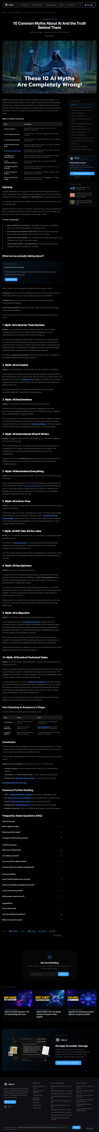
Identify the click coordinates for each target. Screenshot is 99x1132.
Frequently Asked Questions (38, 1091)
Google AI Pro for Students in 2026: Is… (85, 1087)
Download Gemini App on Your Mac (61, 1093)
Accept (76, 1127)
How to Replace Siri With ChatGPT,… (83, 1105)
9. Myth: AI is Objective (78, 135)
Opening (73, 104)
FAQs (61, 5)
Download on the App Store (69, 1063)
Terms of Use (37, 1105)
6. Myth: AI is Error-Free (78, 126)
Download (90, 5)
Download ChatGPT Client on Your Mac (61, 1087)
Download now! (11, 279)
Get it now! (11, 1102)
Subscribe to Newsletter (37, 1098)
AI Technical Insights (14, 12)
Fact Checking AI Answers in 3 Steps (82, 141)
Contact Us (36, 1102)
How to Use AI (49, 36)
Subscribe (63, 974)
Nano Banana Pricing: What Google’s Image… (84, 1100)
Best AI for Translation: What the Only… (85, 1091)
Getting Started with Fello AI (39, 1087)
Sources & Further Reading (79, 146)
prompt (48, 177)
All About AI (24, 5)
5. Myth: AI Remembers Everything (81, 123)
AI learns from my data (13, 151)
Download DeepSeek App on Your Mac (61, 1097)
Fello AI (11, 5)
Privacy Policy (37, 1108)
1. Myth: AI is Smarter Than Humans (81, 110)
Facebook (14, 931)
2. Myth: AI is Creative (77, 113)
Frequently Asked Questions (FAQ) (81, 149)
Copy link (58, 935)
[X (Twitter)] (9, 1106)
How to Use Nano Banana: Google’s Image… (84, 1109)
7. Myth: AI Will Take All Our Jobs (80, 129)
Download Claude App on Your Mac (61, 1091)
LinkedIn (32, 931)
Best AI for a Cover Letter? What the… (84, 1096)
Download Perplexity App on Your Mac (61, 1101)
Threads (43, 931)
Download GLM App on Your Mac (61, 1112)
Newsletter (70, 5)
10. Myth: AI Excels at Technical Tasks (82, 138)
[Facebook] (5, 1106)
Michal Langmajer (37, 32)
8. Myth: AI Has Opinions (78, 132)
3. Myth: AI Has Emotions (78, 116)
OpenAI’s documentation (32, 486)
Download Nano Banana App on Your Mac (60, 1118)
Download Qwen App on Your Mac (61, 1115)
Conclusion (74, 144)
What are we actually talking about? (81, 107)
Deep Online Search (44, 727)
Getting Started (50, 5)
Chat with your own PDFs (25, 778)
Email (53, 931)
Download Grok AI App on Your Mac (60, 1106)
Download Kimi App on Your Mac (61, 1109)
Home (4, 12)
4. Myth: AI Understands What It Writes (80, 119)
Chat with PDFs (37, 1095)
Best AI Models (37, 5)
